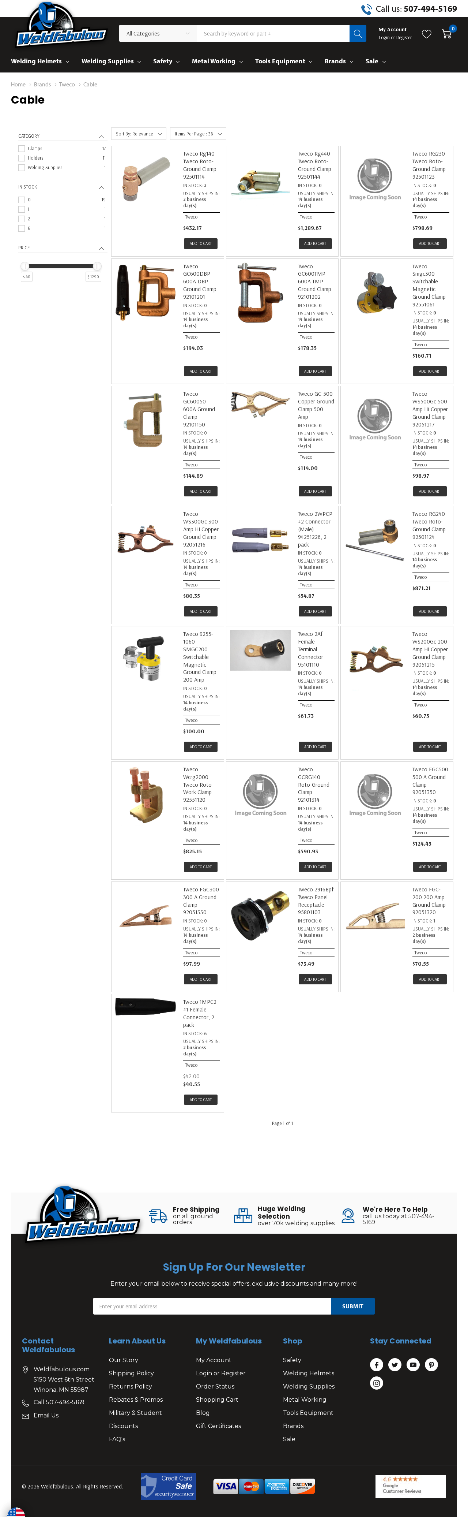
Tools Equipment (280, 61)
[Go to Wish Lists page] (427, 33)
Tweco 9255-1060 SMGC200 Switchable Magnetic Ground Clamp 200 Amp (199, 656)
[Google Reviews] (410, 1486)
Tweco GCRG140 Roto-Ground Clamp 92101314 (313, 784)
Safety (162, 61)
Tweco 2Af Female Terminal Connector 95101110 (310, 649)
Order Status (215, 1386)
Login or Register (221, 1373)
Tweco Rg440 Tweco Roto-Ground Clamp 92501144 (314, 165)
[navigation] (63, 214)
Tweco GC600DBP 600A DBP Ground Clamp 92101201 (199, 281)
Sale (372, 61)
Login (385, 37)
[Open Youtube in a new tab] (413, 1365)
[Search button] (358, 33)
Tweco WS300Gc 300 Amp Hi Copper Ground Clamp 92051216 (201, 529)
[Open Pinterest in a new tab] (431, 1365)
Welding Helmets (36, 61)
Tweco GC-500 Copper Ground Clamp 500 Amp (316, 405)
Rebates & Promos (136, 1399)
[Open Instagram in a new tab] (376, 1383)
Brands (335, 61)
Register (404, 37)
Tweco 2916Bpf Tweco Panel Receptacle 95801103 (315, 901)
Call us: (416, 8)
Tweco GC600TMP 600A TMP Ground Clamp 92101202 (314, 281)
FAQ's (117, 1439)
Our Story (123, 1360)
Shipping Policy (131, 1373)
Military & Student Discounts (135, 1419)
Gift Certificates (218, 1426)
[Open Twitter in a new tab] (395, 1365)
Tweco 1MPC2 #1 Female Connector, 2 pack (199, 1013)
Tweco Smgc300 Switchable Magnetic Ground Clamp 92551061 (429, 285)
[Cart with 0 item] (447, 33)
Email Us (46, 1415)
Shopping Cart (217, 1399)
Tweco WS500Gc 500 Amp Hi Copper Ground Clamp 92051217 (430, 409)
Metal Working (213, 61)
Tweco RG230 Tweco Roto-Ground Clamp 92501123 (429, 165)
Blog (203, 1412)
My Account (213, 1360)
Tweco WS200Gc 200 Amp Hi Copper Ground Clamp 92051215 (430, 649)
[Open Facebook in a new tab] (376, 1365)
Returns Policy (130, 1386)
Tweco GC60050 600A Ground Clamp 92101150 (199, 409)
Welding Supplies (108, 61)
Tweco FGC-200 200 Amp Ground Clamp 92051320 (429, 901)
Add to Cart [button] (201, 243)
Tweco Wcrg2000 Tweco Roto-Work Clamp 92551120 (198, 784)
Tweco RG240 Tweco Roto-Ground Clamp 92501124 (429, 525)
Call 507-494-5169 (59, 1402)
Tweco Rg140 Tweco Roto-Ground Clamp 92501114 (199, 165)
